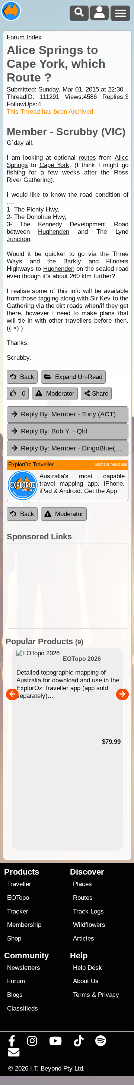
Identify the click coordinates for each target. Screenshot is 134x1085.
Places (82, 884)
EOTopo (18, 897)
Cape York (54, 165)
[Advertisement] (67, 586)
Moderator (60, 393)
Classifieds (22, 1008)
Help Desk (87, 967)
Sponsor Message (110, 464)
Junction (18, 239)
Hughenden (53, 231)
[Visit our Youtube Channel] (55, 1042)
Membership (24, 924)
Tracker (17, 911)
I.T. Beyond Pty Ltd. (57, 1068)
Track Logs (88, 911)
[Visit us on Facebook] (12, 1042)
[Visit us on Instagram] (32, 1042)
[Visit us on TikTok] (78, 1042)
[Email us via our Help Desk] (14, 1054)
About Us (86, 981)
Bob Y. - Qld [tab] (54, 431)
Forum (16, 981)
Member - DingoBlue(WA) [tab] (74, 448)
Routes (83, 897)
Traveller (19, 884)
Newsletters (23, 967)
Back (27, 376)
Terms (81, 994)
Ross (121, 172)
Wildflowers (89, 924)
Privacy (108, 994)
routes (87, 157)
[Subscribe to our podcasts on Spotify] (101, 1042)
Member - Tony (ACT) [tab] (68, 414)
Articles (83, 938)
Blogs (15, 994)
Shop (14, 938)
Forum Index (24, 37)
